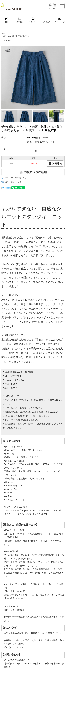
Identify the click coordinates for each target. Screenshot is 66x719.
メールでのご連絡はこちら (17, 660)
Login (50, 8)
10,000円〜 (7, 40)
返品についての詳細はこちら (15, 178)
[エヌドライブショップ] (11, 5)
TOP (6, 22)
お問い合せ (33, 22)
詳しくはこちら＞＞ (13, 647)
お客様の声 (46, 22)
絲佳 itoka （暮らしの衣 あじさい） (16, 36)
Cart (54, 8)
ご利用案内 (20, 22)
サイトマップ (59, 22)
